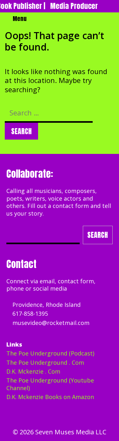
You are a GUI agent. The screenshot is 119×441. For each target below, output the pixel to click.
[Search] (112, 18)
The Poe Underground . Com (45, 362)
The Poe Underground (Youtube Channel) (50, 383)
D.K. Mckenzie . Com (33, 371)
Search (97, 235)
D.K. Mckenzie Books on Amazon (50, 397)
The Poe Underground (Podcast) (50, 353)
